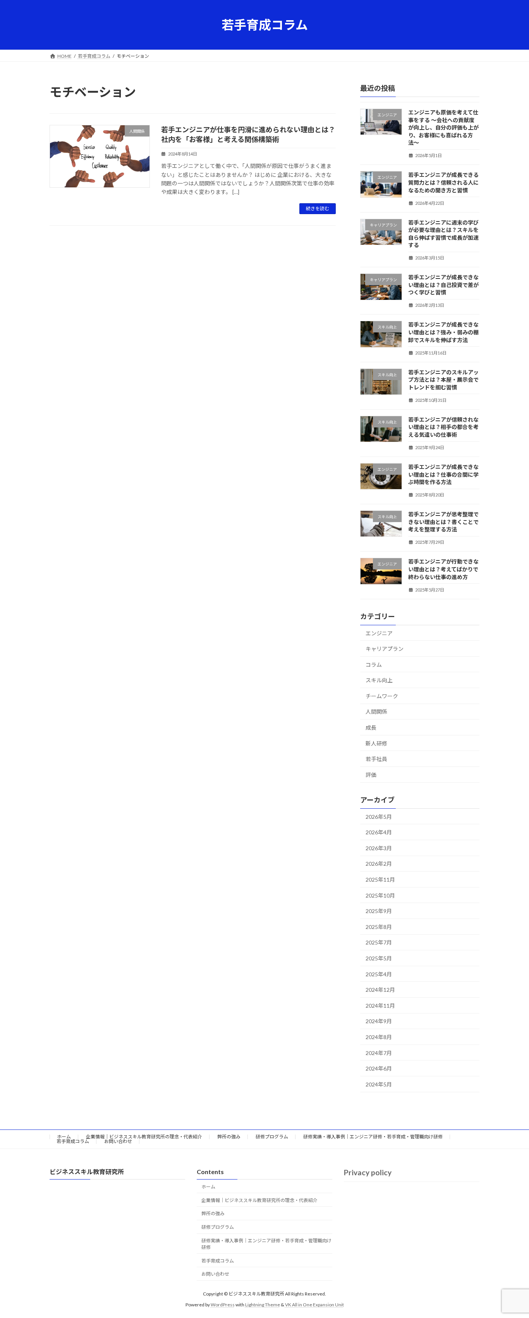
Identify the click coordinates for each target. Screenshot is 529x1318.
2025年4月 (379, 974)
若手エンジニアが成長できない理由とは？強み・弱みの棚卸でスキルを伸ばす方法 (443, 332)
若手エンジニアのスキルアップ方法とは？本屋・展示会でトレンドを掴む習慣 (443, 380)
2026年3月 (379, 848)
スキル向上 (379, 680)
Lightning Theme (262, 1305)
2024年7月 (379, 1053)
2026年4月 (379, 832)
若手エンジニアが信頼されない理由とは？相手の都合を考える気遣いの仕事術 (443, 427)
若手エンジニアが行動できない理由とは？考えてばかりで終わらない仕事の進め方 (443, 569)
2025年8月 (379, 927)
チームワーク (382, 696)
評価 (371, 774)
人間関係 (376, 711)
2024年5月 (379, 1084)
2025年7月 (379, 942)
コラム (374, 664)
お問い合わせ (118, 1141)
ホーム (64, 1137)
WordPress (223, 1305)
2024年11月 (380, 1005)
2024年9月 (379, 1021)
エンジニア (379, 633)
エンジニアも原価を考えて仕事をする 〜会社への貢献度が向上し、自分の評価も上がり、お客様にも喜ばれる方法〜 (443, 127)
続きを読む (317, 208)
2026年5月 (379, 816)
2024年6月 (379, 1068)
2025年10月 (380, 895)
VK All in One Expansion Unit (314, 1305)
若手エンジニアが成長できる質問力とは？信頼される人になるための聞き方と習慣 (443, 182)
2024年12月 (380, 989)
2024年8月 (379, 1037)
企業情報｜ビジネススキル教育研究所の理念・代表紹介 (144, 1137)
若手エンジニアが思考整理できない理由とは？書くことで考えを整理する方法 (443, 522)
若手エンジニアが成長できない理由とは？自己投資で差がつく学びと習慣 (443, 285)
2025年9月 (379, 911)
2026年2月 (379, 863)
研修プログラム (272, 1137)
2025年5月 (379, 958)
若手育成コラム (73, 1141)
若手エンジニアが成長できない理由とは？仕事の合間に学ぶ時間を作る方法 (443, 474)
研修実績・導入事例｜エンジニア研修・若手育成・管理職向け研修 (373, 1137)
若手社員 (376, 759)
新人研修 (376, 743)
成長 (371, 727)
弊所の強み (228, 1137)
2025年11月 (380, 879)
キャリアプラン (385, 648)
